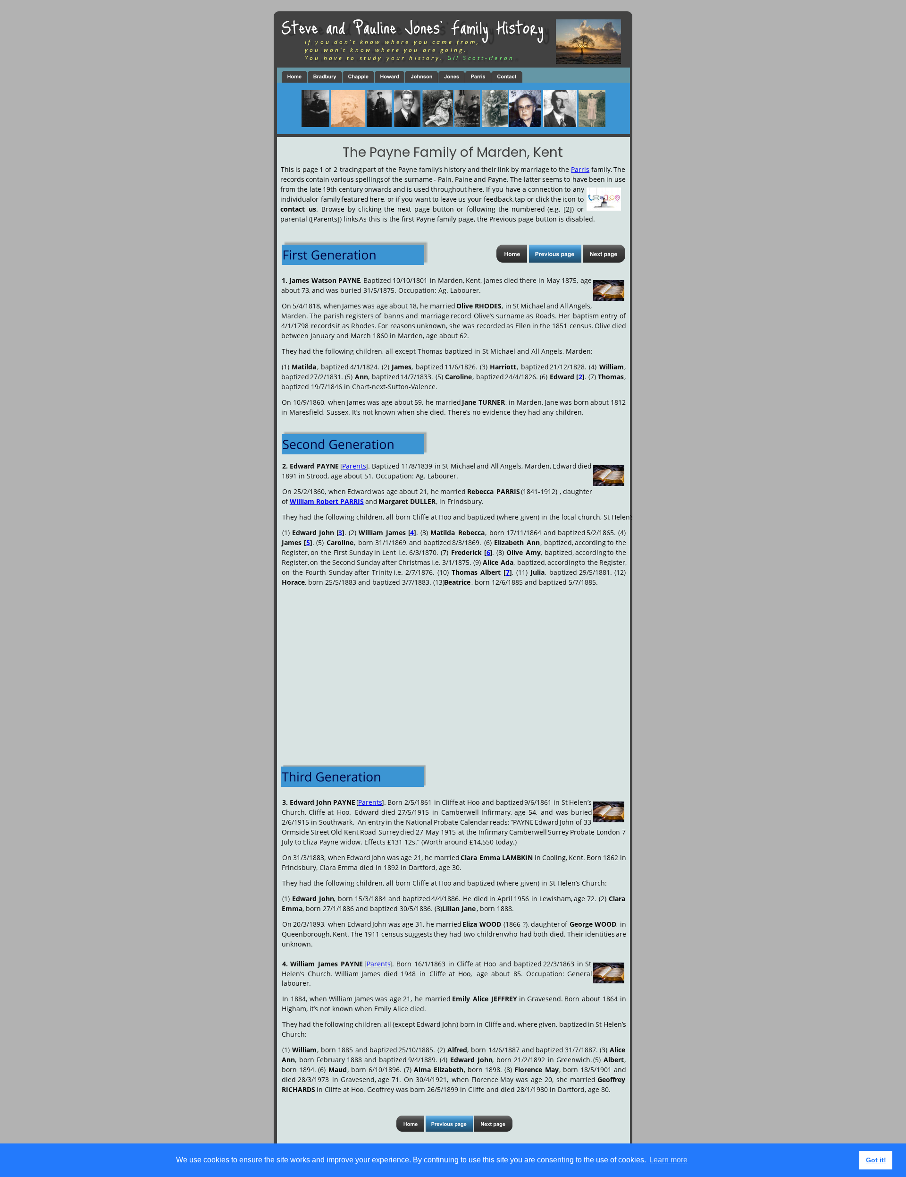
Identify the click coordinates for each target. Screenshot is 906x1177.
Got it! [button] (876, 1160)
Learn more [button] (668, 1160)
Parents (354, 465)
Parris (580, 169)
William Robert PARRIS (327, 501)
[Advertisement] (453, 667)
